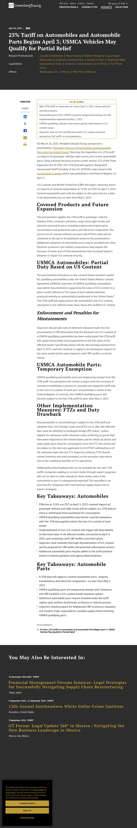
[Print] (25, 144)
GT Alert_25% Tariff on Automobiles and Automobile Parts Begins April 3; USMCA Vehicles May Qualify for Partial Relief (77, 630)
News (73, 3)
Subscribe (25, 101)
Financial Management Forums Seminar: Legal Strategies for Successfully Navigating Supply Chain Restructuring (68, 684)
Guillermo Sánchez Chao (70, 59)
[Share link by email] (25, 137)
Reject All (27, 810)
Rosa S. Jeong (73, 55)
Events (81, 3)
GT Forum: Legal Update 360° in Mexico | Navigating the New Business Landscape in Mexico (66, 728)
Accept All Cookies (27, 803)
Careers (90, 3)
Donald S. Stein (95, 59)
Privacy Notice (38, 790)
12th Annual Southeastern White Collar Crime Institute (66, 706)
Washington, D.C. (49, 71)
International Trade (51, 63)
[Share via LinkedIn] (25, 117)
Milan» (66, 71)
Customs (70, 63)
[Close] (48, 784)
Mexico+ (91, 71)
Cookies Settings (27, 818)
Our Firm (63, 3)
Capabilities (90, 7)
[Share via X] (25, 124)
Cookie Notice (10, 792)
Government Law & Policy (92, 63)
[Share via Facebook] (25, 131)
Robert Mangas (93, 55)
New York (78, 71)
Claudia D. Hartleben (51, 55)
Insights (106, 7)
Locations (121, 7)
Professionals (68, 7)
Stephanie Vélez (117, 59)
